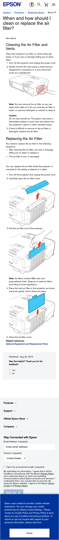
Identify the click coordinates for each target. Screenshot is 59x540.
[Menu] (53, 4)
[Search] (39, 4)
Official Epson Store (14, 418)
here (39, 522)
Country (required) (13, 453)
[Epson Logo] (12, 4)
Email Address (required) (16, 441)
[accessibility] (31, 4)
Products (8, 402)
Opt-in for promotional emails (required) (25, 467)
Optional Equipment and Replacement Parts (27, 344)
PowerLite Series (36, 12)
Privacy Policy (47, 473)
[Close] (29, 533)
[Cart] (46, 4)
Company (9, 426)
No (13, 373)
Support (7, 12)
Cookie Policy (21, 512)
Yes (13, 370)
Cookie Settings (35, 509)
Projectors (19, 12)
